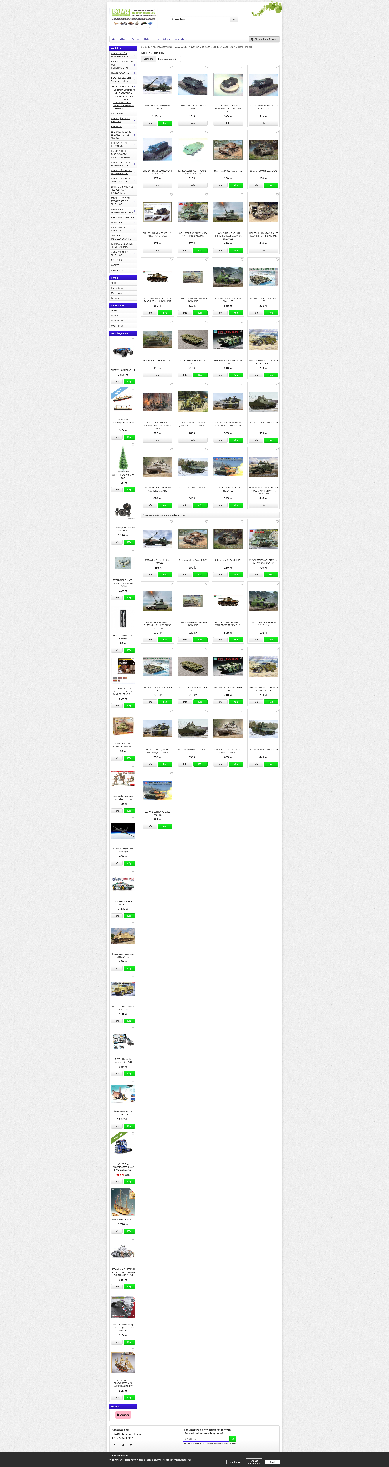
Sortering (148, 58)
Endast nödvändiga (254, 1461)
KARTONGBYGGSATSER (122, 217)
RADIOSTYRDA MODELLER (118, 229)
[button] (129, 381)
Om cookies (117, 325)
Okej (272, 1461)
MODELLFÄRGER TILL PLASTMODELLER (121, 164)
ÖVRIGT (115, 265)
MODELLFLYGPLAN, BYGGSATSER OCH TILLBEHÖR (120, 201)
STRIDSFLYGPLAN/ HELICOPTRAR (124, 98)
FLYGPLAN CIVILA (122, 102)
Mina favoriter (118, 292)
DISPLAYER (116, 260)
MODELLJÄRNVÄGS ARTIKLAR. (120, 120)
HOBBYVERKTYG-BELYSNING (119, 144)
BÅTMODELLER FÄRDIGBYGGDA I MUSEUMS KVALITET (121, 154)
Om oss (135, 39)
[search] (234, 19)
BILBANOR (116, 126)
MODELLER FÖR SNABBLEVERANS (119, 55)
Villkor (123, 39)
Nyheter (148, 39)
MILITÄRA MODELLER (124, 90)
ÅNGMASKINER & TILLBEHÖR (120, 253)
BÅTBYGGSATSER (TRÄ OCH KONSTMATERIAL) (122, 64)
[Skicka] (232, 1439)
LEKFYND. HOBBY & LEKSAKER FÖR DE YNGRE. (121, 134)
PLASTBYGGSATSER (120, 72)
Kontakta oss (181, 39)
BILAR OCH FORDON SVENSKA (123, 107)
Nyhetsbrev (164, 39)
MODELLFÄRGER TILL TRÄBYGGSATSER (121, 180)
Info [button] (117, 381)
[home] (113, 39)
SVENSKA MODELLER (122, 86)
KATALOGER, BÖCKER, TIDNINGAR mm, (122, 245)
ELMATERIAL (117, 222)
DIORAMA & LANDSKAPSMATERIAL (122, 211)
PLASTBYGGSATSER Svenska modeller (121, 79)
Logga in (115, 298)
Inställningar (234, 1461)
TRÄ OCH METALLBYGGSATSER (121, 237)
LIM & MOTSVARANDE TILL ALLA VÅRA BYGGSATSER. (122, 189)
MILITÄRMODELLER (120, 113)
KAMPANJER (117, 270)
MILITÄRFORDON (123, 93)
